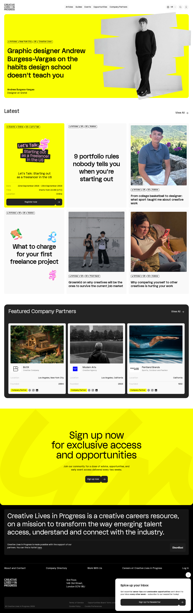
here (40, 548)
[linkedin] (37, 390)
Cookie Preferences (93, 606)
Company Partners (118, 7)
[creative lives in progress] (9, 7)
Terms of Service (76, 603)
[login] (186, 7)
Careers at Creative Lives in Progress (142, 568)
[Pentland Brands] (155, 344)
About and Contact (15, 568)
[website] (29, 390)
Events (88, 7)
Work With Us (94, 568)
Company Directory (56, 568)
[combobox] (171, 7)
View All (180, 113)
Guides (78, 7)
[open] (180, 7)
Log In (185, 568)
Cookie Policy (75, 606)
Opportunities (100, 7)
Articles (69, 7)
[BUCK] (37, 344)
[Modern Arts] (96, 344)
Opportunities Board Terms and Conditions (107, 603)
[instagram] (33, 390)
